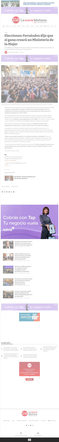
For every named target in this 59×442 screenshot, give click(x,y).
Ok (29, 439)
